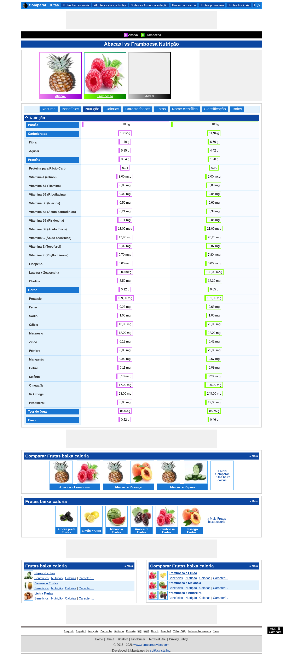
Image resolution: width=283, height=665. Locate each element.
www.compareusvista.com (151, 644)
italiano (119, 631)
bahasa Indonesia (199, 631)
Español (81, 631)
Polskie (130, 631)
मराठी (146, 631)
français (93, 631)
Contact (123, 639)
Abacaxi (60, 96)
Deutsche (106, 631)
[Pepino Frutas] (28, 576)
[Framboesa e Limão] (158, 575)
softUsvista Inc (160, 650)
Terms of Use (157, 639)
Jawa (216, 631)
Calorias (112, 109)
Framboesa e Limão (183, 573)
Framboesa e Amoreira (185, 593)
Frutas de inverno (184, 5)
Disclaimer (138, 639)
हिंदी (140, 631)
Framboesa (105, 96)
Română (166, 631)
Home (99, 639)
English (69, 631)
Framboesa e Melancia (185, 583)
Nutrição (92, 109)
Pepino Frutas (44, 573)
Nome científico (185, 109)
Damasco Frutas (46, 583)
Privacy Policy (178, 639)
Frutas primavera (212, 5)
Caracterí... (86, 578)
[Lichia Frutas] (28, 596)
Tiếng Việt (179, 631)
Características (137, 109)
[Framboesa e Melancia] (158, 585)
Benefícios (70, 109)
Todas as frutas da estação (149, 5)
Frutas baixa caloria (76, 5)
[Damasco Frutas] (28, 586)
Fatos (161, 109)
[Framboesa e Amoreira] (158, 595)
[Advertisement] (141, 20)
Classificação (215, 109)
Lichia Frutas (43, 593)
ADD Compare (275, 630)
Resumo (49, 109)
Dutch (154, 631)
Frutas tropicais (239, 5)
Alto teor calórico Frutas (110, 5)
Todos (237, 109)
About (110, 639)
